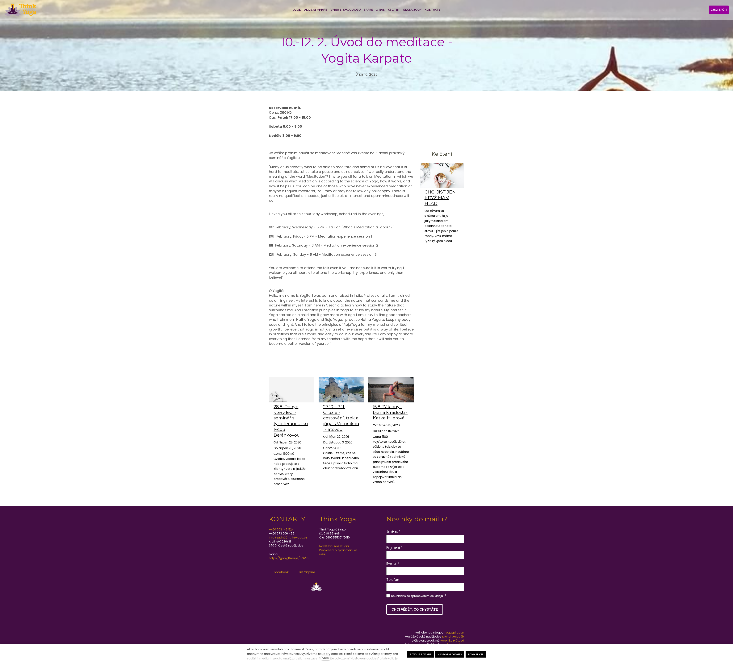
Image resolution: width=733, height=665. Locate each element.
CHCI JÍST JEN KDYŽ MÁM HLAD (440, 197)
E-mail (393, 563)
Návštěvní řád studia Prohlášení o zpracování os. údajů (338, 550)
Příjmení (394, 547)
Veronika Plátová (452, 640)
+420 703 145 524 (281, 529)
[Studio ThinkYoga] (20, 9)
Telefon (392, 579)
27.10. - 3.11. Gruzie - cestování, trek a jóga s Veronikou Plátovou (341, 418)
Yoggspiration (454, 632)
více (325, 658)
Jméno (393, 531)
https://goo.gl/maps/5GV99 (289, 558)
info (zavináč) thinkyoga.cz (288, 537)
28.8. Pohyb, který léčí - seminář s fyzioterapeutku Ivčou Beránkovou (291, 421)
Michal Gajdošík (453, 636)
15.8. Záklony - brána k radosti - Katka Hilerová (390, 412)
